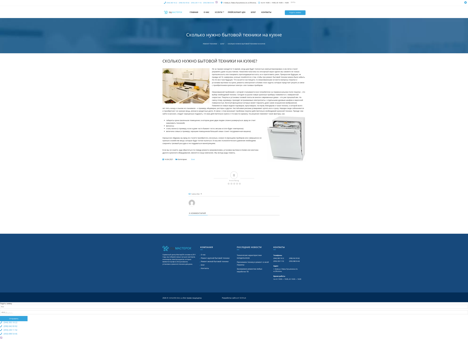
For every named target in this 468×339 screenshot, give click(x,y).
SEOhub (242, 298)
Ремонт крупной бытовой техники (215, 258)
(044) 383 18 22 (172, 3)
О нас (206, 12)
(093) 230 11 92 (196, 3)
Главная (193, 12)
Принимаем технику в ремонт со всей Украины (253, 263)
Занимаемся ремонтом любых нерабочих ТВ (249, 270)
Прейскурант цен (236, 12)
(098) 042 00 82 (184, 3)
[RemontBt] (173, 12)
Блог (253, 12)
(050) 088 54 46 (208, 3)
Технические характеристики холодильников (249, 256)
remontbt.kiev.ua (176, 298)
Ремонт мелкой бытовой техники (215, 261)
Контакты (266, 12)
